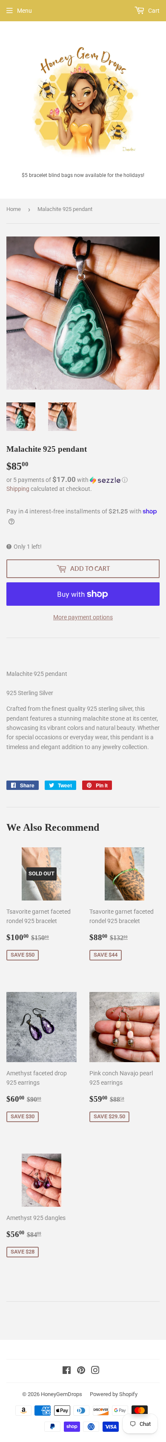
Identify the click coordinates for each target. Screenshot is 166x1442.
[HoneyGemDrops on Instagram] (95, 1371)
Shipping (17, 488)
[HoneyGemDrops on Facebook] (66, 1371)
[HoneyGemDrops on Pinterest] (81, 1371)
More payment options (83, 617)
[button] (83, 480)
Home (13, 209)
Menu (24, 10)
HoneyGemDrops (61, 1394)
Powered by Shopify (113, 1394)
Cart (153, 10)
